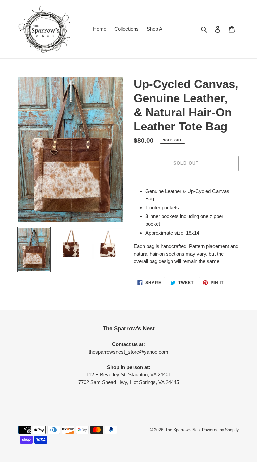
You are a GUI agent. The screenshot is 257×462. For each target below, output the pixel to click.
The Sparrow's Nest (183, 429)
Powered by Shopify (220, 429)
